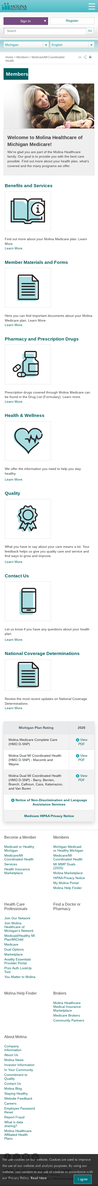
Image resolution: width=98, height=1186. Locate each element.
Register (72, 20)
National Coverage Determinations (42, 653)
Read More (39, 1178)
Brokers (59, 993)
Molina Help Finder (67, 888)
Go (90, 30)
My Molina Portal (65, 883)
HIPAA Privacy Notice (69, 878)
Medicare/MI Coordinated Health (19, 857)
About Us (11, 1055)
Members (22, 57)
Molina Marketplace (68, 873)
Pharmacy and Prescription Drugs (42, 338)
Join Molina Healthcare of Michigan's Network (19, 927)
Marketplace (13, 954)
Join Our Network (17, 918)
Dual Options (14, 949)
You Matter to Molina (19, 977)
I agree (83, 1179)
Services (10, 864)
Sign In (25, 21)
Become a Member (20, 837)
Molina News (14, 1060)
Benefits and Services (29, 185)
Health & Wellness (24, 415)
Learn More (13, 708)
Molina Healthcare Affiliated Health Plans (18, 1134)
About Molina (15, 1037)
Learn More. (14, 248)
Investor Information (19, 1065)
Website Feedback (18, 1098)
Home (9, 57)
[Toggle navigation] (92, 6)
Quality (12, 493)
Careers (10, 1103)
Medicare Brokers (66, 1015)
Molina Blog (13, 1088)
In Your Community (18, 1070)
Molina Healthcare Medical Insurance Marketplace (67, 1006)
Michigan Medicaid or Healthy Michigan (68, 848)
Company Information (12, 1048)
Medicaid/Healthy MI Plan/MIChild (19, 937)
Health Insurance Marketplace (17, 871)
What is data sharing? (13, 1124)
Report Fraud (14, 1117)
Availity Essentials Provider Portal (17, 961)
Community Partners (68, 1020)
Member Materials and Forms (36, 262)
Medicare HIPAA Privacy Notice (49, 816)
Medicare (11, 944)
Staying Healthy (16, 1093)
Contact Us (17, 575)
